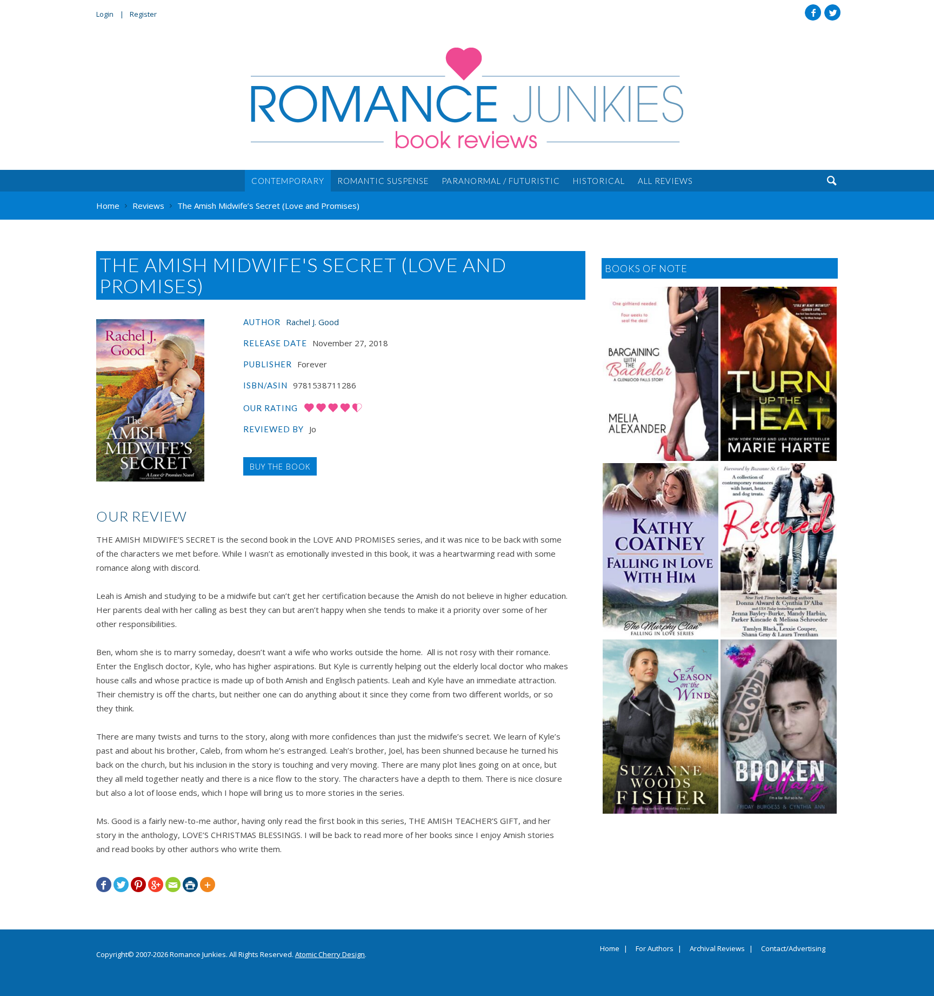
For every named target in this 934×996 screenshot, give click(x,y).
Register (143, 14)
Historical (599, 181)
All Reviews (665, 181)
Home (609, 949)
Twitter (832, 12)
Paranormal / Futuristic (501, 181)
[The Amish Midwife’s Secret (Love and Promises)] (150, 400)
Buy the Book (280, 466)
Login (105, 14)
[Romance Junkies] (467, 98)
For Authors (654, 949)
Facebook (813, 12)
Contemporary (287, 181)
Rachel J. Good (312, 321)
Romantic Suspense (383, 181)
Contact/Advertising (793, 949)
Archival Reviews (717, 949)
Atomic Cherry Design (330, 954)
